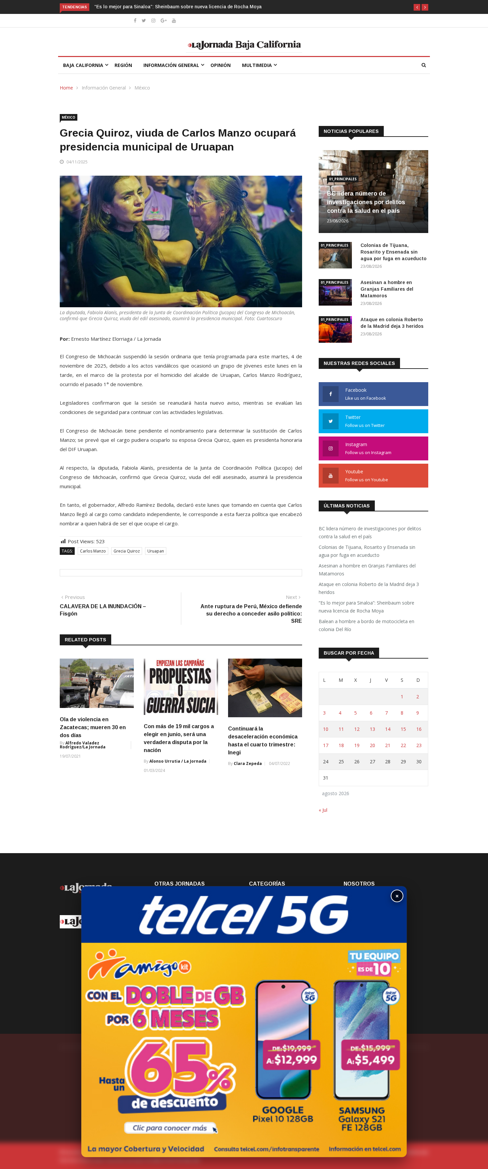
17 (325, 745)
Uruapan (155, 551)
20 (372, 745)
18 (341, 745)
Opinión (220, 65)
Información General (171, 65)
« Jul (323, 810)
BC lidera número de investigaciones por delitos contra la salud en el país (366, 202)
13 (372, 729)
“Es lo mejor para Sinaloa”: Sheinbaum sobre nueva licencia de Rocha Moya (178, 6)
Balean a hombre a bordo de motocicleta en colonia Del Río (366, 625)
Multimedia (257, 65)
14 (387, 729)
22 (403, 745)
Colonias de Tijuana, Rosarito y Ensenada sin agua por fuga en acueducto (394, 252)
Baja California (83, 65)
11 (341, 729)
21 (387, 745)
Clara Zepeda (248, 763)
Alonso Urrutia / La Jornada (177, 761)
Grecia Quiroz (127, 551)
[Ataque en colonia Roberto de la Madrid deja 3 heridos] (337, 330)
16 (419, 729)
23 (419, 745)
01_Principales (343, 179)
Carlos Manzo (93, 551)
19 (357, 745)
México (142, 88)
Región (123, 65)
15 (403, 729)
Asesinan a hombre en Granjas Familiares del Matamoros (387, 289)
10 (325, 729)
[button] (417, 7)
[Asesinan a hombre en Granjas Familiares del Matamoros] (337, 293)
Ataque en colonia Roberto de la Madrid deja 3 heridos (369, 588)
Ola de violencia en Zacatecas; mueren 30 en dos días (93, 727)
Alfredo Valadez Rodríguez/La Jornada (83, 745)
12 (357, 729)
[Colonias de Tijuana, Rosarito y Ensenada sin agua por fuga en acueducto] (337, 256)
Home (66, 88)
